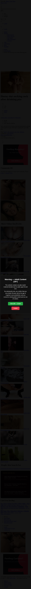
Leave (15, 308)
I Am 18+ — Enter (15, 303)
